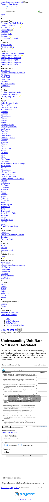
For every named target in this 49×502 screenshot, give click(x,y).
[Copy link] (19, 330)
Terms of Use (5, 488)
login (3, 14)
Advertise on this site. (25, 499)
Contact (16, 488)
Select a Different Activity (11, 365)
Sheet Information (40, 365)
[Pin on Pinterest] (11, 330)
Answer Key (28, 445)
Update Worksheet (24, 456)
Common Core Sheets (9, 4)
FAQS (11, 488)
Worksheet (13, 445)
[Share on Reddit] (13, 330)
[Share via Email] (16, 330)
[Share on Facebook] (8, 330)
